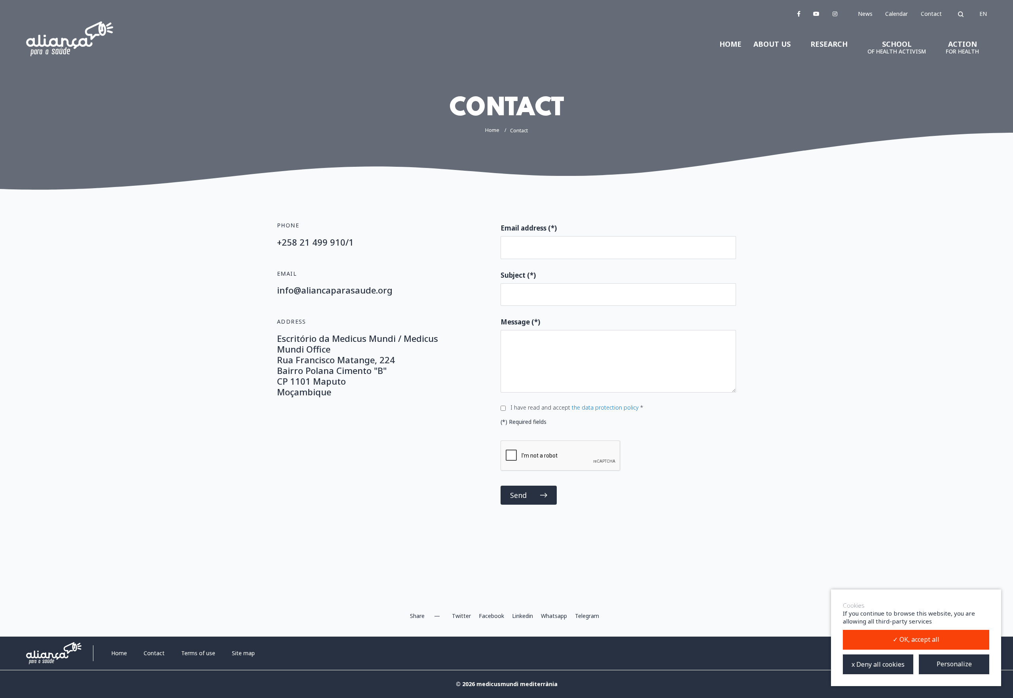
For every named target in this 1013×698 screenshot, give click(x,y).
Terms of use (198, 653)
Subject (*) (518, 275)
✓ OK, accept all (916, 639)
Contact (931, 13)
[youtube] (816, 13)
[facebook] (799, 13)
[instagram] (835, 13)
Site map (243, 653)
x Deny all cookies (878, 664)
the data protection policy (606, 407)
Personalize (954, 664)
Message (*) (520, 321)
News (865, 13)
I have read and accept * (576, 407)
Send (518, 495)
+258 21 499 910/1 (315, 242)
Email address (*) (529, 228)
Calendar (896, 13)
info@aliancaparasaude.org (335, 290)
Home (492, 129)
